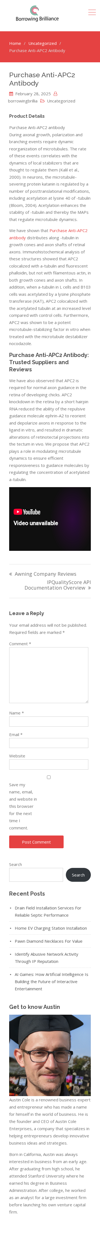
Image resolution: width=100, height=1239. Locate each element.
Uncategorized (61, 101)
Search (15, 864)
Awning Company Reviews (45, 574)
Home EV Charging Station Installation (51, 928)
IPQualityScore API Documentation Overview (57, 585)
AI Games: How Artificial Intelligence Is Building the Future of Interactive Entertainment (51, 981)
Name (16, 713)
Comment (20, 643)
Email (15, 734)
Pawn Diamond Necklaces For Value (48, 941)
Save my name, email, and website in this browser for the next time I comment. (23, 806)
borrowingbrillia (23, 101)
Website (17, 756)
